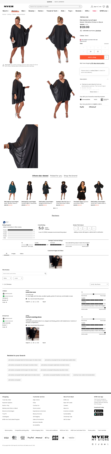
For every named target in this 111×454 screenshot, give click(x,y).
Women (4, 14)
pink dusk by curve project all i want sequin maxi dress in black (23, 365)
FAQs (34, 402)
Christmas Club (68, 416)
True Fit (4, 414)
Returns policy (8, 430)
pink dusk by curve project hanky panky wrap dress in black (54, 370)
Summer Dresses (21, 14)
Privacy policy (91, 430)
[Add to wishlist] (106, 57)
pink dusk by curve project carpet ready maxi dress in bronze (55, 365)
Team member (102, 430)
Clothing (9, 14)
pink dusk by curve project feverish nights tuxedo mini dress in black (24, 375)
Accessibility (36, 425)
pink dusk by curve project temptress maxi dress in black (56, 375)
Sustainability (67, 414)
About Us (66, 408)
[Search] (80, 6)
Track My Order (6, 400)
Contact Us (36, 405)
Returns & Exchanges (8, 411)
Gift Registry (36, 416)
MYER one (66, 400)
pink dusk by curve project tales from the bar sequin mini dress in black (25, 360)
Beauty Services (37, 414)
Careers (66, 405)
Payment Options (7, 402)
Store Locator (36, 408)
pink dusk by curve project (14, 380)
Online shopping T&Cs (37, 430)
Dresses (14, 14)
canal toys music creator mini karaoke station (84, 375)
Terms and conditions (52, 430)
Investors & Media (68, 411)
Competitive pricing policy (22, 430)
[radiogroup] (94, 49)
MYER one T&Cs (64, 430)
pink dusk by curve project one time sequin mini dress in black (23, 370)
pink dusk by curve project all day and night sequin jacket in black (60, 360)
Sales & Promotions (38, 419)
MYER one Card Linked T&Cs (78, 430)
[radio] (83, 47)
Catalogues (5, 416)
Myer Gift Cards (68, 402)
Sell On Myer (67, 419)
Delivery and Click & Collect (10, 408)
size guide (106, 43)
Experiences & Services (39, 411)
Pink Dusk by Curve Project (88, 20)
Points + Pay (5, 405)
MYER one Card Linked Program (11, 419)
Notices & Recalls (38, 422)
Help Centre (36, 400)
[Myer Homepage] (8, 7)
